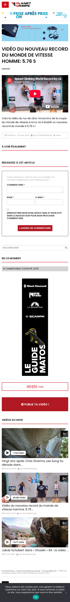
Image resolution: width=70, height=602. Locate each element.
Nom (10, 197)
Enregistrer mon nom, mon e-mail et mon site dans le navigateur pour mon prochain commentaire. (34, 216)
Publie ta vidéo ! (36, 404)
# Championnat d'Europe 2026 (21, 268)
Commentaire (16, 185)
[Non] (66, 592)
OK (35, 597)
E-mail (39, 197)
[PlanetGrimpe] (21, 4)
